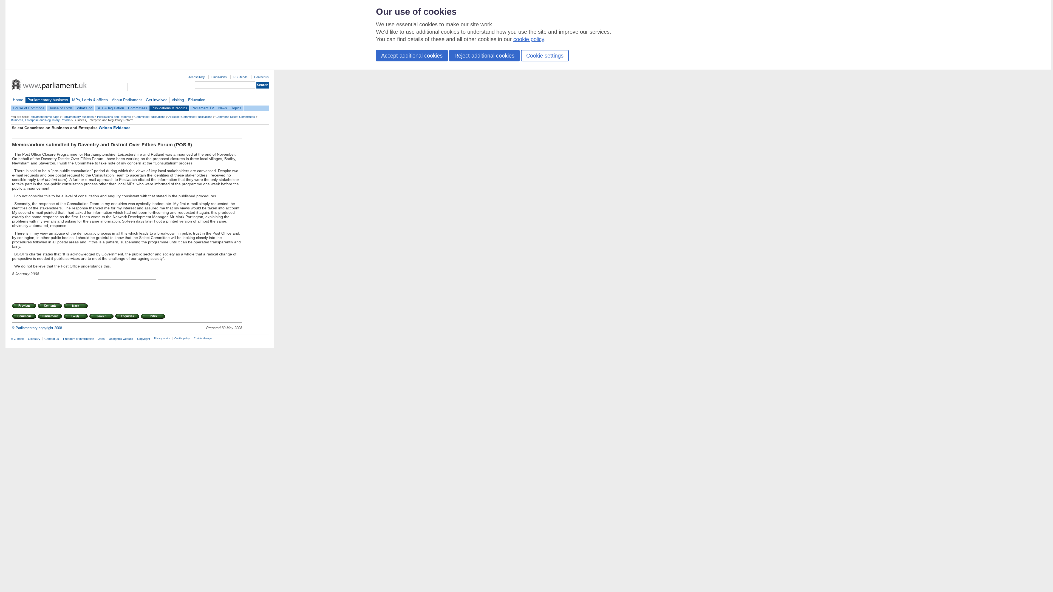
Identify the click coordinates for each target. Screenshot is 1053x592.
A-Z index (17, 338)
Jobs (101, 338)
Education (196, 100)
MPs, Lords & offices (90, 100)
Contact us (261, 77)
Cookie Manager (203, 338)
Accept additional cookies (412, 56)
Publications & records (169, 108)
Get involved (157, 100)
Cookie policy (182, 338)
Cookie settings (545, 56)
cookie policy (528, 39)
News (222, 108)
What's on (84, 108)
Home (18, 100)
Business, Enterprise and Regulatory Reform (40, 120)
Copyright (143, 338)
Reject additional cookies (484, 56)
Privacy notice (162, 338)
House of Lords (61, 108)
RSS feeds (240, 77)
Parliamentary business (47, 100)
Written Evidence (115, 128)
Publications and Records (114, 116)
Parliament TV (202, 108)
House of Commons (28, 108)
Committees (137, 108)
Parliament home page (44, 116)
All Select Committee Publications (190, 116)
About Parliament (127, 100)
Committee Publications (149, 116)
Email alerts (219, 77)
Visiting (178, 100)
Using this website (121, 338)
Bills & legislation (110, 108)
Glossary (34, 338)
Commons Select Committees (235, 116)
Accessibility (196, 77)
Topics (236, 108)
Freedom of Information (78, 338)
